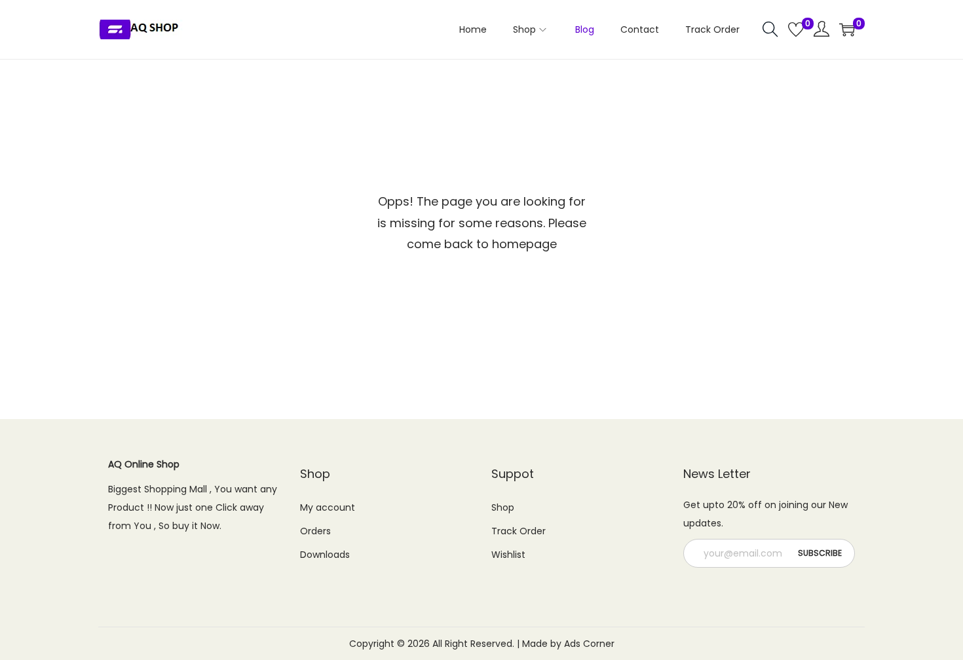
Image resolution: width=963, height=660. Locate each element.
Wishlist (508, 554)
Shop (502, 507)
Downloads (325, 554)
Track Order (518, 531)
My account (327, 507)
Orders (315, 531)
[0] (796, 29)
